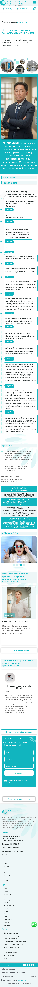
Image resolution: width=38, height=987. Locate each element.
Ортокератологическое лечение (14, 950)
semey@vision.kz (13, 848)
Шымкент (7, 897)
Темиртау (7, 925)
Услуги (6, 864)
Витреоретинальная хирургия (13, 944)
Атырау (6, 908)
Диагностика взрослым (11, 933)
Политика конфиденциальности (13, 973)
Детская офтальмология (12, 947)
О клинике (7, 866)
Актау (5, 917)
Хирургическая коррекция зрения (15, 941)
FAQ (5, 872)
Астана (6, 888)
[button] (19, 108)
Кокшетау (7, 911)
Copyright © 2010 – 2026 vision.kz (19, 984)
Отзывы (6, 878)
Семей (6, 902)
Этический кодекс (7, 976)
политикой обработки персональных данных (20, 781)
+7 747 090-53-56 (15, 844)
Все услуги (7, 958)
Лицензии (33, 976)
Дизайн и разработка (9, 980)
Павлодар (7, 900)
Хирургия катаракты (10, 938)
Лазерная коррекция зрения (13, 936)
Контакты (7, 875)
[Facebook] (28, 965)
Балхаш (6, 922)
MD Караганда (8, 919)
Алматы (6, 891)
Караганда (7, 894)
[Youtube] (24, 965)
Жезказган (7, 914)
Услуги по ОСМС (9, 955)
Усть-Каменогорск (10, 905)
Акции (6, 881)
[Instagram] (32, 965)
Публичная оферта (8, 969)
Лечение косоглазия (10, 953)
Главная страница (9, 22)
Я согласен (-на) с (20, 781)
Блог (5, 869)
